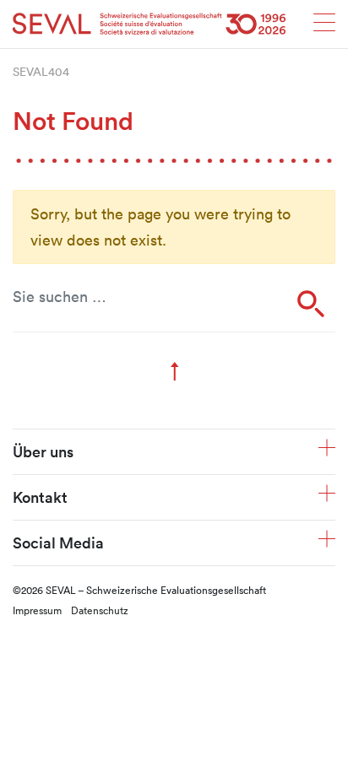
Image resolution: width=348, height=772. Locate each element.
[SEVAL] (149, 24)
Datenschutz (99, 610)
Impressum (37, 610)
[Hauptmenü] (324, 27)
